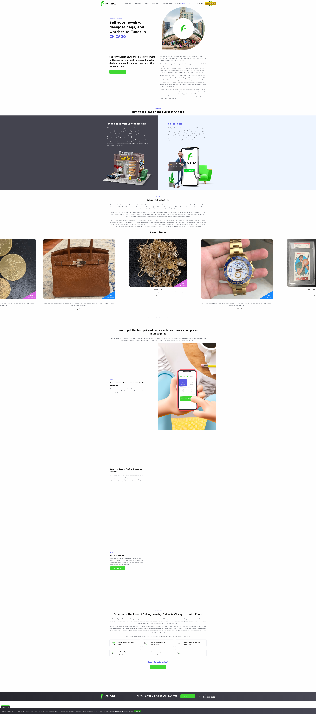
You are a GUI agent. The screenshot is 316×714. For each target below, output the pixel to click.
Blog (147, 703)
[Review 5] (163, 317)
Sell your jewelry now (158, 667)
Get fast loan (137, 3)
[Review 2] (152, 317)
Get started (117, 568)
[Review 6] (167, 317)
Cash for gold (105, 703)
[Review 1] (149, 317)
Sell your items (118, 72)
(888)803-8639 (185, 3)
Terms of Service (188, 703)
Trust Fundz (155, 3)
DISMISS (4, 707)
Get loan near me (167, 3)
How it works (127, 3)
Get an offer (188, 696)
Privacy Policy (210, 703)
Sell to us (146, 3)
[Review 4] (160, 317)
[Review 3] (156, 317)
